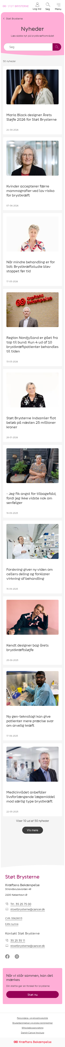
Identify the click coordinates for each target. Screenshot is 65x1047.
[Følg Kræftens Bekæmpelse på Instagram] (17, 956)
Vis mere (32, 830)
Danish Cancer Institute (32, 1032)
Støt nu (33, 994)
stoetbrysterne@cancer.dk (27, 909)
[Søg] (57, 47)
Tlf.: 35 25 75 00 (20, 904)
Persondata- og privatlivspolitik (32, 1018)
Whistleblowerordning (32, 1027)
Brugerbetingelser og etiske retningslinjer (32, 1023)
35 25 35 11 (17, 940)
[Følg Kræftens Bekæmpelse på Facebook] (7, 956)
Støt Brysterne (14, 18)
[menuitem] (37, 6)
